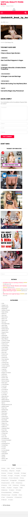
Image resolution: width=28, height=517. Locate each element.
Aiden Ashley (5, 312)
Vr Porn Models (5, 450)
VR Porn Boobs (6, 505)
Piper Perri (4, 408)
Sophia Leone (5, 425)
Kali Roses (4, 374)
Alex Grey (4, 315)
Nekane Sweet (5, 406)
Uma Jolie (4, 436)
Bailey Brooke (5, 337)
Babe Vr (4, 333)
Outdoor (12, 490)
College (24, 473)
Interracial (16, 485)
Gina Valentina (5, 359)
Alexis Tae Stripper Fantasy (9, 289)
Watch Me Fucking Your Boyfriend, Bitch (14, 84)
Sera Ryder (4, 420)
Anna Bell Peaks (6, 323)
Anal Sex (19, 468)
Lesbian (10, 487)
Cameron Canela (6, 340)
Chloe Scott (5, 344)
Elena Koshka (5, 349)
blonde (4, 473)
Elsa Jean (4, 352)
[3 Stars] (2, 42)
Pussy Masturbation (6, 492)
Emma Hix (4, 355)
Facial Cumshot (6, 483)
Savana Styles (5, 418)
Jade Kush (4, 360)
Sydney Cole (5, 431)
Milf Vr (3, 403)
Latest (14, 10)
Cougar (11, 475)
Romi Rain (4, 414)
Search (25, 12)
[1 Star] (1, 42)
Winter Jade (5, 458)
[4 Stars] (3, 42)
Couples (18, 475)
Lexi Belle (4, 387)
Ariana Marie (5, 327)
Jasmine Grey (5, 362)
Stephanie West (5, 428)
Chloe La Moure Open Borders (10, 53)
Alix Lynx (4, 322)
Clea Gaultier (5, 347)
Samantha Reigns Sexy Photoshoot (12, 91)
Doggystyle (22, 480)
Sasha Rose (5, 416)
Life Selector (5, 389)
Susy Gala (4, 430)
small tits (15, 495)
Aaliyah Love (5, 305)
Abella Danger (5, 307)
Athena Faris (5, 330)
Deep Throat (5, 480)
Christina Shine (5, 345)
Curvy (22, 478)
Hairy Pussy (19, 483)
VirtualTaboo (5, 81)
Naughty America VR (7, 404)
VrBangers (4, 50)
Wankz (3, 455)
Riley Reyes (4, 413)
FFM (13, 483)
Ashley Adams (5, 328)
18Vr (3, 303)
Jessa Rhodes (5, 364)
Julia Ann (4, 369)
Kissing (23, 485)
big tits (18, 470)
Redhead (16, 492)
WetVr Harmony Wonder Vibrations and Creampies (15, 285)
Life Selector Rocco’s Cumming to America (13, 282)
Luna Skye (4, 394)
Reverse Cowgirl (6, 495)
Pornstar (19, 490)
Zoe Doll (4, 460)
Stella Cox (4, 426)
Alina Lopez (5, 320)
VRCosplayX (5, 453)
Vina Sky (4, 441)
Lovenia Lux (5, 393)
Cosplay (4, 475)
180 (9, 468)
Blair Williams (5, 339)
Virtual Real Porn (6, 443)
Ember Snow (5, 354)
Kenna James (5, 379)
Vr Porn (4, 448)
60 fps (3, 468)
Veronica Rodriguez (6, 440)
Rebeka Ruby (5, 409)
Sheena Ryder (5, 421)
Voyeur (11, 499)
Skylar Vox (4, 423)
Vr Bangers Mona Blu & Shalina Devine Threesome (13, 68)
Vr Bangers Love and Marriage (11, 76)
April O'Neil (4, 325)
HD (10, 485)
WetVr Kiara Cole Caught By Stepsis (11, 294)
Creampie (4, 478)
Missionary (4, 490)
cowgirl (24, 475)
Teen (3, 497)
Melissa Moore (5, 399)
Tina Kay (4, 435)
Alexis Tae (4, 318)
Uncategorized (5, 74)
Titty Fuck (4, 499)
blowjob (10, 473)
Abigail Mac (4, 308)
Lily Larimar (4, 391)
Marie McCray (5, 396)
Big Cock (12, 470)
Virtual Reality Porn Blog (12, 3)
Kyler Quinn (4, 382)
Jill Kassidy (4, 367)
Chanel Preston (5, 342)
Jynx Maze (4, 371)
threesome (10, 497)
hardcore (4, 485)
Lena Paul (4, 386)
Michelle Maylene (6, 401)
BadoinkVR (4, 335)
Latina (3, 487)
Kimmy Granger (5, 381)
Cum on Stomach (14, 478)
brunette (17, 473)
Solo (21, 495)
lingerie (16, 487)
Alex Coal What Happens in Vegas (12, 60)
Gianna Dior (4, 357)
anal (13, 468)
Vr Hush (4, 446)
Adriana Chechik (6, 310)
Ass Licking (4, 470)
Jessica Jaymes (6, 366)
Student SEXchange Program (10, 290)
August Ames (5, 332)
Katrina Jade (5, 377)
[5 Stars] (4, 42)
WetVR (3, 88)
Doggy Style (14, 480)
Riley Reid (4, 411)
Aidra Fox (4, 313)
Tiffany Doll (4, 433)
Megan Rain (4, 398)
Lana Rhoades (5, 384)
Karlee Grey (4, 376)
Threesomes (19, 497)
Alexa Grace (5, 317)
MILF (22, 487)
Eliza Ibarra (4, 350)
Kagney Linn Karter (6, 372)
